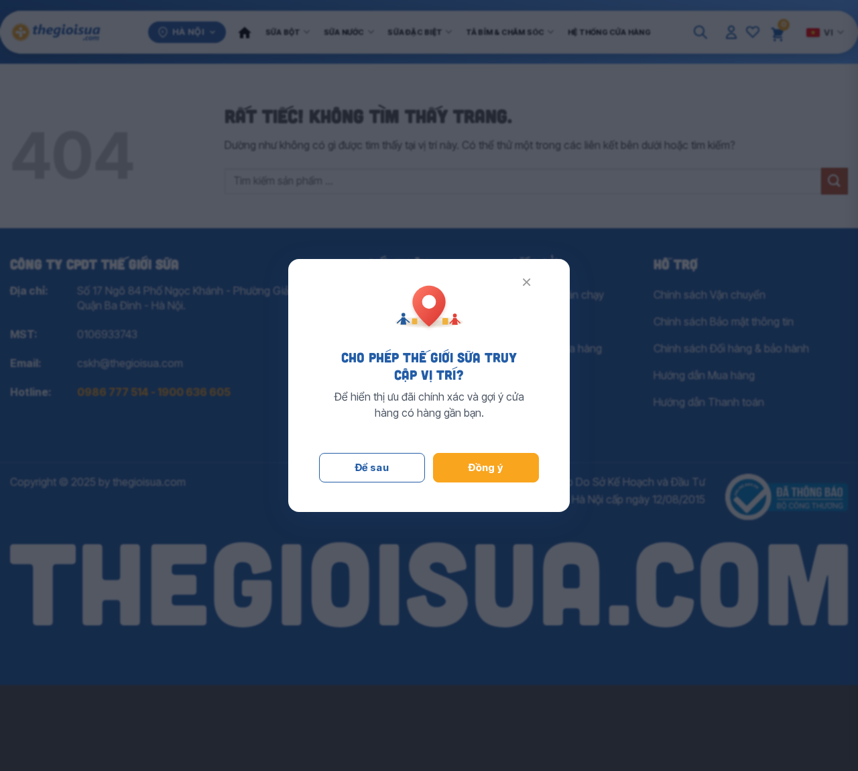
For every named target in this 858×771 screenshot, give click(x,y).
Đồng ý (486, 467)
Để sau (372, 467)
